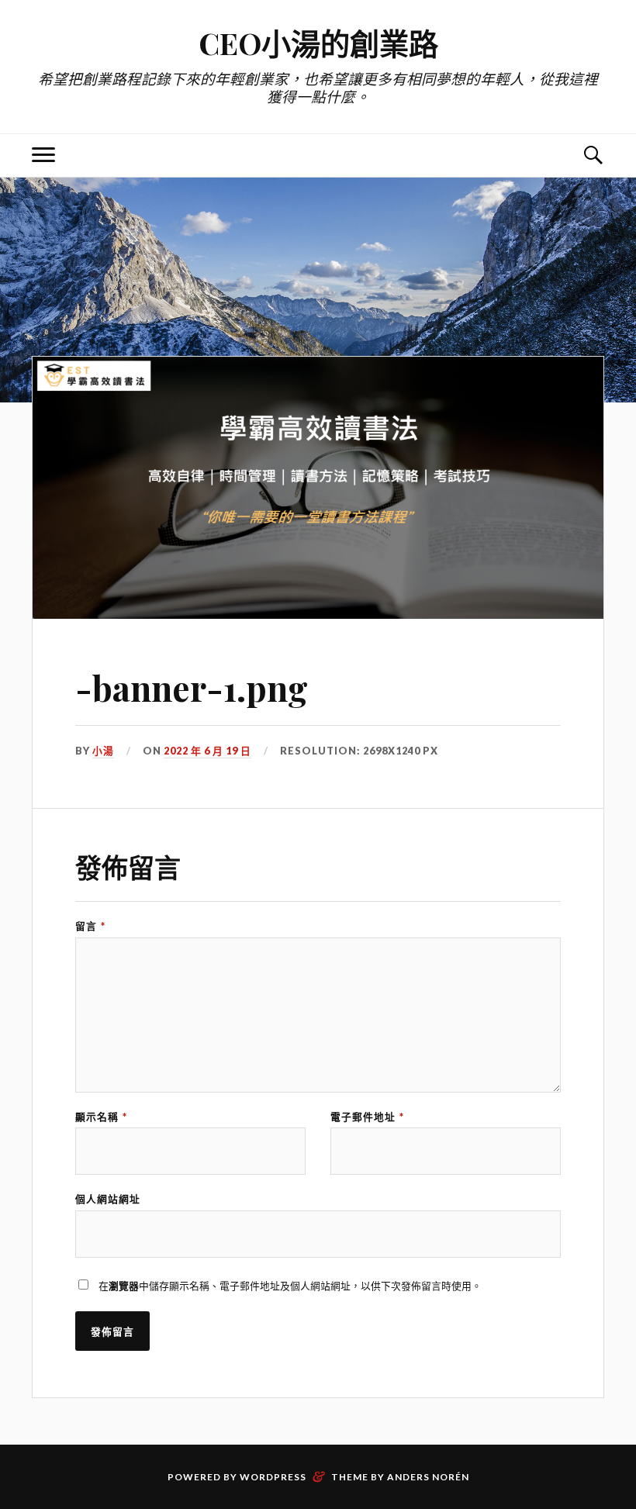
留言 (90, 926)
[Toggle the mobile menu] (43, 155)
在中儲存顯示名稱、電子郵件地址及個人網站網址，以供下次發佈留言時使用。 (290, 1285)
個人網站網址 (107, 1199)
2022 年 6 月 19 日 (207, 750)
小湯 (103, 750)
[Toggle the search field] (592, 155)
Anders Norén (428, 1477)
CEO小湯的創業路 (318, 43)
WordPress (273, 1477)
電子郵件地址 (367, 1117)
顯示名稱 (101, 1117)
